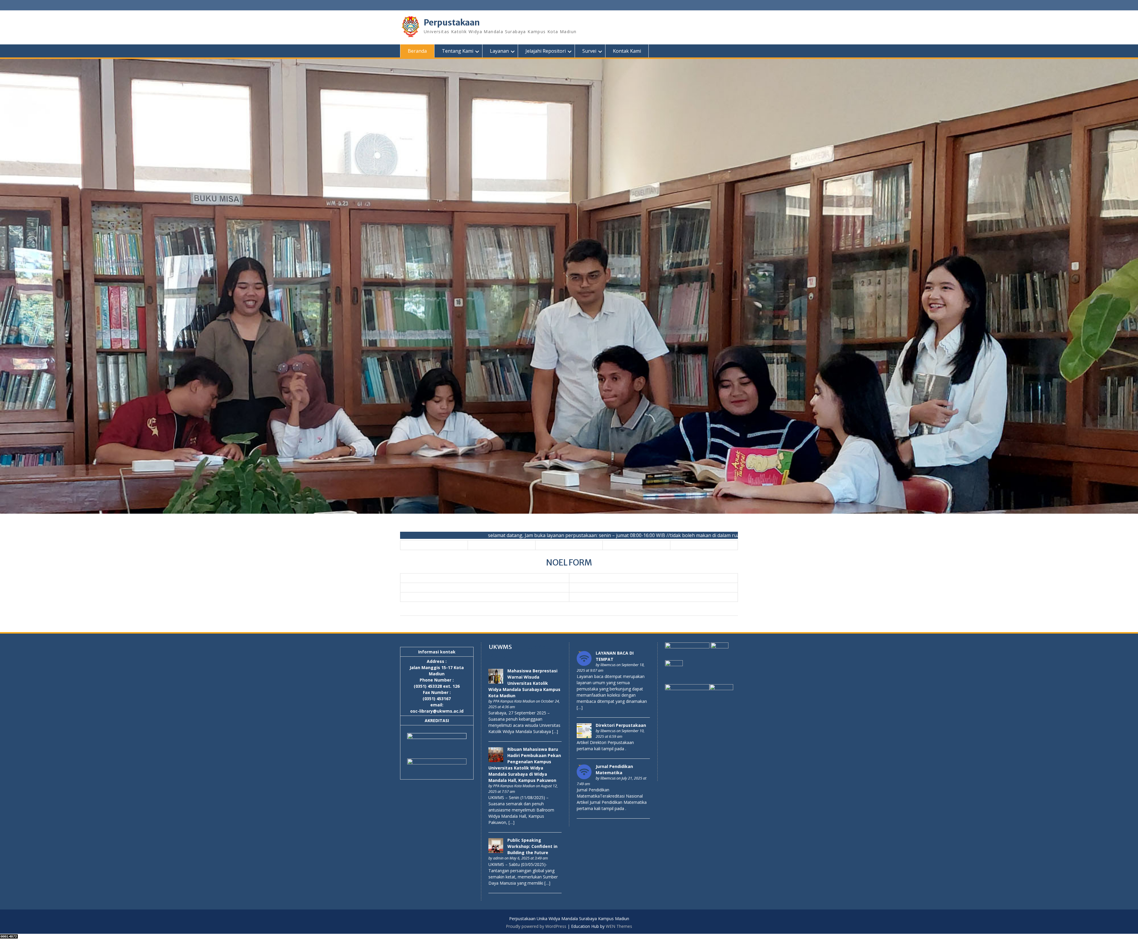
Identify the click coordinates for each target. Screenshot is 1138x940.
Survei (589, 51)
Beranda (417, 51)
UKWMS (500, 646)
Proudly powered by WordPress (536, 926)
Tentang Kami (457, 51)
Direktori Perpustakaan (621, 725)
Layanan (499, 51)
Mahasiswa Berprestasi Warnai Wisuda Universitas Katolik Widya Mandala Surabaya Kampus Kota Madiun (524, 683)
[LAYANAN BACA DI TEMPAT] (584, 664)
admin (498, 858)
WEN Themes (619, 926)
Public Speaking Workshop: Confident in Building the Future (532, 846)
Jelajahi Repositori (545, 51)
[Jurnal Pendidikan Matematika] (584, 777)
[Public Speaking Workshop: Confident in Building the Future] (495, 851)
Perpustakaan (452, 22)
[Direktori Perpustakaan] (584, 736)
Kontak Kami (627, 51)
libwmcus (608, 664)
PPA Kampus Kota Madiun (514, 701)
